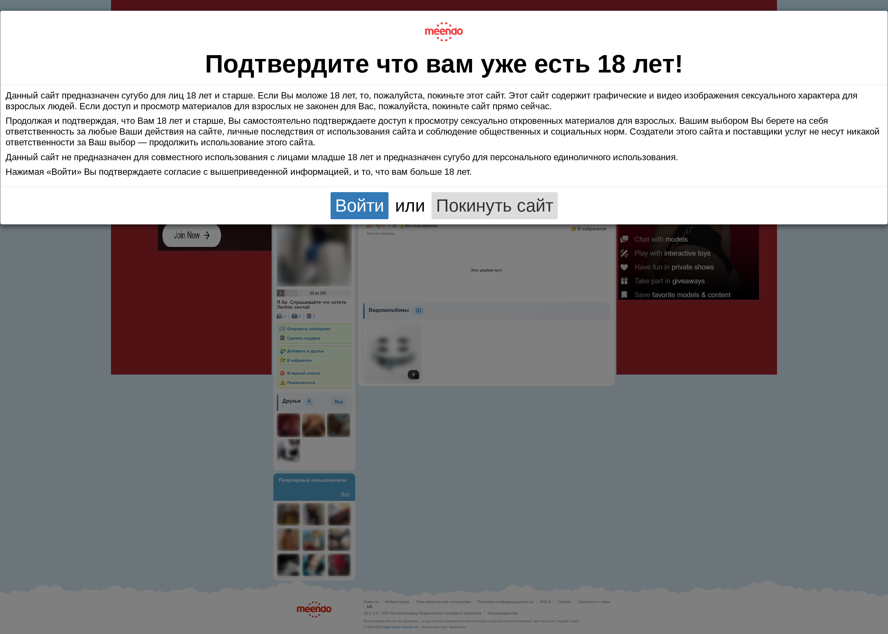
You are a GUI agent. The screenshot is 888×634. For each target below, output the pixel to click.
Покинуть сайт (494, 205)
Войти (359, 205)
